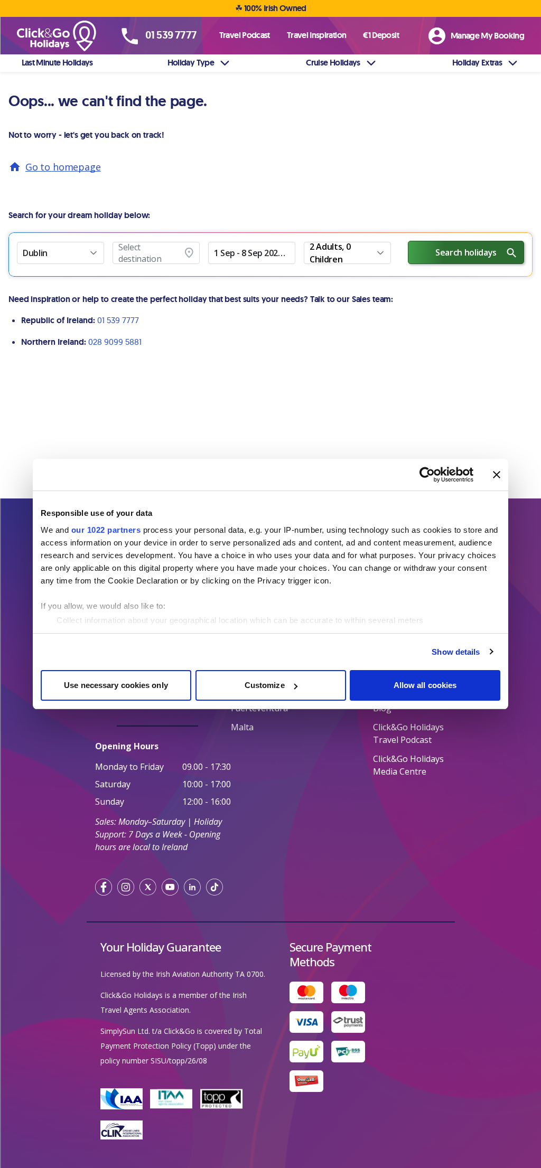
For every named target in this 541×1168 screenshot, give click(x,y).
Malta (242, 727)
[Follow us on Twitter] (147, 887)
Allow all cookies (425, 685)
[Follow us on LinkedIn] (192, 887)
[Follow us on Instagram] (125, 887)
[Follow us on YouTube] (170, 887)
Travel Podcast (244, 35)
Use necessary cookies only (116, 685)
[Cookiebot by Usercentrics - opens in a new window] (427, 475)
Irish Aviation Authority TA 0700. (210, 974)
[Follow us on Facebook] (103, 887)
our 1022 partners (106, 529)
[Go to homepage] (61, 36)
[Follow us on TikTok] (214, 887)
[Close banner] (496, 474)
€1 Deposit (381, 35)
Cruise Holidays (333, 62)
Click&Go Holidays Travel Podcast (408, 733)
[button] (60, 253)
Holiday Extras (477, 62)
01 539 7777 (118, 320)
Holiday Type (190, 62)
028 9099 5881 (115, 341)
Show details (456, 651)
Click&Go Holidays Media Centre (408, 765)
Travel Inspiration (316, 35)
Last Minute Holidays (57, 62)
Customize (265, 685)
